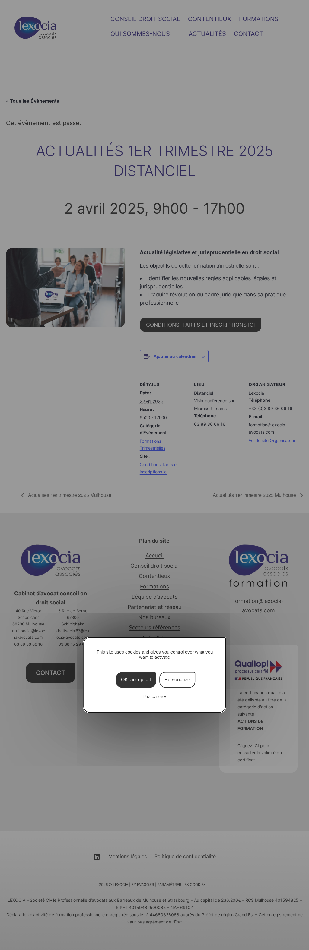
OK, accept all (136, 679)
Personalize (177, 679)
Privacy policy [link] (154, 697)
